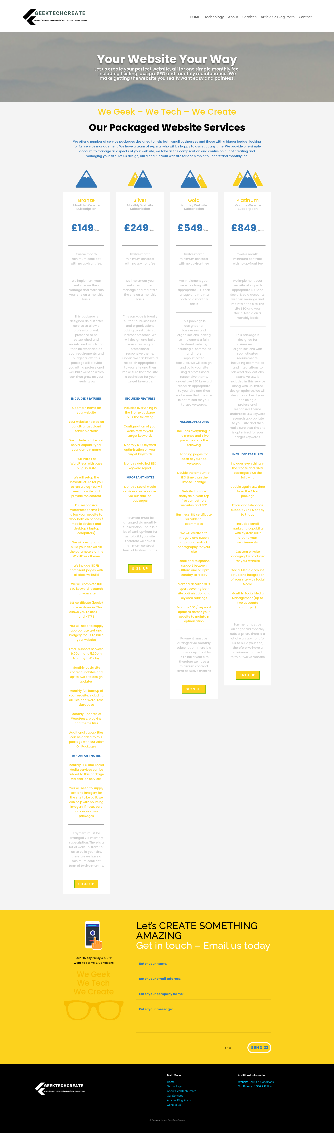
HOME (195, 17)
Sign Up (86, 883)
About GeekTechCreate (181, 1091)
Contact (305, 17)
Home (171, 1082)
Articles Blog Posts (179, 1100)
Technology (214, 17)
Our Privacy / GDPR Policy (255, 1086)
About (233, 17)
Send (257, 1047)
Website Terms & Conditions (94, 963)
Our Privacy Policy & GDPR (94, 958)
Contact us (174, 1104)
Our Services (175, 1095)
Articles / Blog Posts (278, 17)
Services (249, 17)
